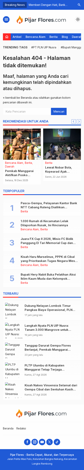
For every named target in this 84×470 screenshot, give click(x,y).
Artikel (17, 36)
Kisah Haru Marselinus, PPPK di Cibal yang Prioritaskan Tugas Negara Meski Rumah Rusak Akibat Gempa (49, 261)
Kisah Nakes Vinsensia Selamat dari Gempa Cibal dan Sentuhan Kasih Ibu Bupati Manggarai (51, 389)
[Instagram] (34, 442)
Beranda (8, 428)
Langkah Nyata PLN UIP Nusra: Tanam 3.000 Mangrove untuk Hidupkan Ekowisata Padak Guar (48, 330)
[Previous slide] (73, 121)
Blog (65, 36)
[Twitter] (49, 442)
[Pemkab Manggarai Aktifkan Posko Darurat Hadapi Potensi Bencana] (22, 144)
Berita (53, 36)
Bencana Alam (35, 36)
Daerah (77, 36)
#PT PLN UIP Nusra (43, 47)
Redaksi (21, 428)
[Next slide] (79, 121)
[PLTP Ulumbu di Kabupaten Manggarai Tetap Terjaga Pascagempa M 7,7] (14, 370)
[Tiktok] (57, 442)
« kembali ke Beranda (17, 97)
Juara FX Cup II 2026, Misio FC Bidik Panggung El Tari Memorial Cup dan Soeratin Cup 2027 (47, 243)
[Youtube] (42, 442)
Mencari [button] (58, 111)
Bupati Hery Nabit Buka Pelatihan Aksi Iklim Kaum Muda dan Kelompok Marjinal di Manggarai (48, 279)
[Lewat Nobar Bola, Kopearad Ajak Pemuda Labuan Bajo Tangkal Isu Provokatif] (62, 144)
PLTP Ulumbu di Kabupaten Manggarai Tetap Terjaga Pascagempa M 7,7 (44, 369)
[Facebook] (27, 442)
